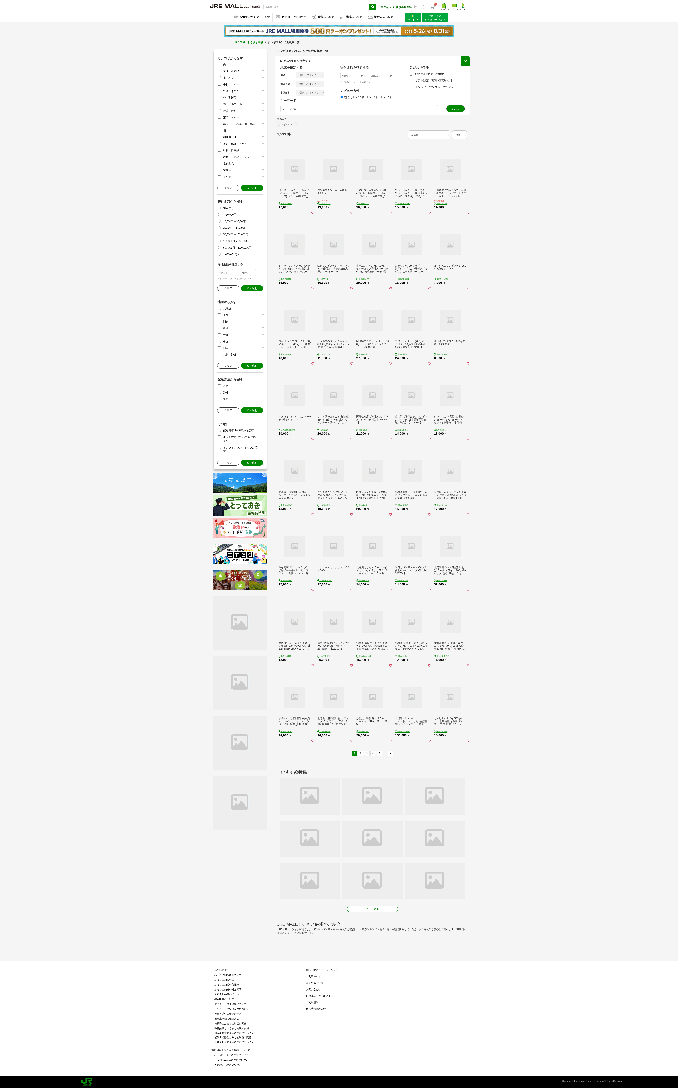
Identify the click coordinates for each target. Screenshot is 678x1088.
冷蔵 (225, 385)
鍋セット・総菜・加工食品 (239, 124)
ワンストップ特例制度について (231, 1008)
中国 (225, 341)
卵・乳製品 (229, 97)
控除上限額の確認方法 (226, 1018)
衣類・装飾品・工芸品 (236, 157)
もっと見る (372, 909)
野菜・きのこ (231, 91)
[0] (432, 6)
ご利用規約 (312, 1002)
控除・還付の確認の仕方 (228, 1013)
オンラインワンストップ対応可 (434, 87)
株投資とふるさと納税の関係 (230, 1023)
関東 (225, 321)
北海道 (227, 308)
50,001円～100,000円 (235, 234)
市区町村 (285, 92)
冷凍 (225, 392)
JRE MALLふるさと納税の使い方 (232, 1059)
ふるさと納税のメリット (228, 994)
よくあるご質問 (314, 983)
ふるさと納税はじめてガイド (230, 974)
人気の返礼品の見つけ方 (228, 1064)
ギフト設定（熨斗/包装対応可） (435, 80)
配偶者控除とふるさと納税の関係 (232, 1037)
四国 (225, 347)
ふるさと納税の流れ (225, 979)
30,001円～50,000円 (235, 227)
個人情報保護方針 (316, 1008)
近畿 (225, 334)
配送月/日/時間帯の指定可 (238, 430)
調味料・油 (229, 137)
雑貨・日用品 (231, 150)
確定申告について (224, 999)
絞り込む (252, 187)
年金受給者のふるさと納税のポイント (235, 1042)
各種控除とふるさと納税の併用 (231, 1028)
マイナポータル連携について (230, 1004)
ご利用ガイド (313, 976)
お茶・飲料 (229, 110)
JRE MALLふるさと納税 (248, 42)
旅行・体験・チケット (236, 143)
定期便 (227, 170)
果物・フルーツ (232, 84)
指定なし (228, 208)
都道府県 (285, 83)
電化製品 (228, 163)
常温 (225, 399)
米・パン (228, 77)
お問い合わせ (313, 989)
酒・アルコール (232, 104)
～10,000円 (229, 214)
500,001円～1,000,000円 (237, 247)
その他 (227, 176)
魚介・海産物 (231, 71)
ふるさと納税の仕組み (226, 984)
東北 (225, 314)
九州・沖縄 (229, 354)
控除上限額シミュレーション (322, 970)
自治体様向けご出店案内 (319, 995)
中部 (225, 328)
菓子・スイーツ (232, 117)
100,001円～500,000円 (236, 241)
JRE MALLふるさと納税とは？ (231, 1055)
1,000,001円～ (231, 254)
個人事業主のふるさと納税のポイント (235, 1032)
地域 (282, 75)
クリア (228, 187)
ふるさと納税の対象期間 (228, 989)
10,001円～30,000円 (235, 221)
